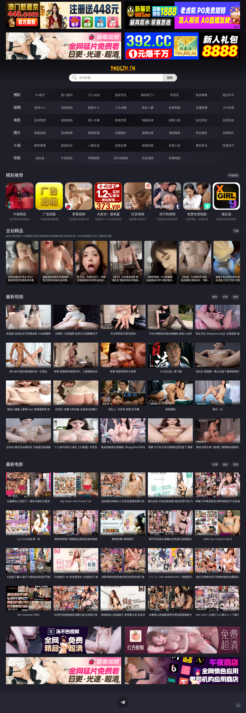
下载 (235, 230)
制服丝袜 (147, 120)
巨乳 (225, 296)
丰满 (214, 464)
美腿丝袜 (147, 133)
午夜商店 (67, 158)
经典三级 (174, 120)
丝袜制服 (174, 108)
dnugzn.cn (123, 68)
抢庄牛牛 (228, 95)
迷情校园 (147, 145)
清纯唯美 (174, 133)
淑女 (225, 464)
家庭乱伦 (67, 145)
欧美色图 (94, 133)
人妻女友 (94, 145)
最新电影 (14, 464)
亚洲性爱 (40, 120)
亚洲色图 (67, 133)
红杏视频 (147, 158)
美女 (214, 296)
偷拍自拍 (67, 120)
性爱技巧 (228, 145)
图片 (17, 132)
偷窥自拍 (40, 133)
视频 (17, 107)
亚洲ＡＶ (40, 108)
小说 (17, 145)
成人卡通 (94, 120)
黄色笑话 (201, 145)
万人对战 (94, 95)
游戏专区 (120, 95)
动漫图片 (120, 133)
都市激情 (40, 145)
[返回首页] (238, 705)
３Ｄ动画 (120, 108)
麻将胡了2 (147, 95)
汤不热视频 (120, 158)
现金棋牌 (201, 95)
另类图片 (228, 133)
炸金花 (174, 95)
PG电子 (40, 95)
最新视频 (14, 297)
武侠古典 (120, 145)
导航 (17, 158)
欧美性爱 (120, 120)
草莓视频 (94, 158)
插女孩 (40, 158)
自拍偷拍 (67, 108)
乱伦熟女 (201, 120)
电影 (17, 120)
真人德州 (67, 95)
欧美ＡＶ (94, 108)
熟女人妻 (147, 108)
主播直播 (201, 108)
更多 (235, 296)
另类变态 (228, 120)
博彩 (17, 94)
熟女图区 (201, 133)
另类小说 (174, 145)
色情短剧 (174, 158)
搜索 (170, 78)
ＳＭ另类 (228, 108)
